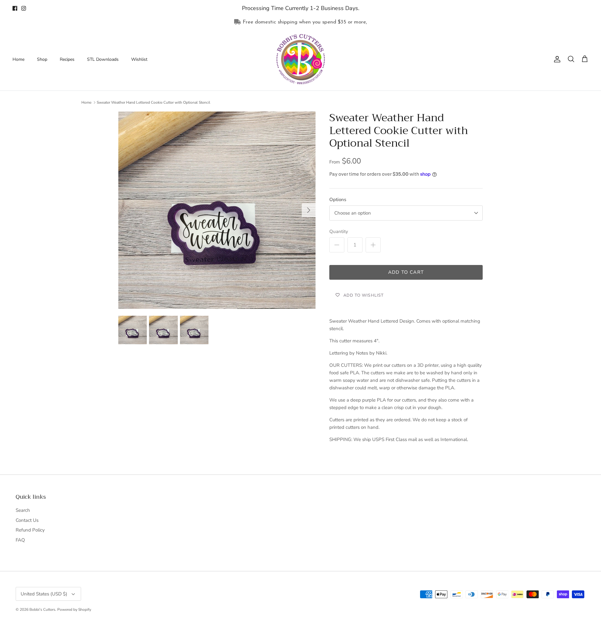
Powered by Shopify (74, 609)
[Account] (556, 59)
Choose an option (352, 213)
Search (23, 510)
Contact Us (27, 520)
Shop (42, 59)
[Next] (309, 210)
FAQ (20, 540)
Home (18, 59)
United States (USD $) (44, 594)
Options (337, 199)
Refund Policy (30, 530)
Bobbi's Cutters (42, 609)
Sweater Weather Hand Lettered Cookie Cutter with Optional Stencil (153, 102)
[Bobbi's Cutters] (300, 59)
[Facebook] (15, 8)
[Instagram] (23, 8)
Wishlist (139, 59)
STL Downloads (103, 59)
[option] (217, 210)
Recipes (67, 59)
